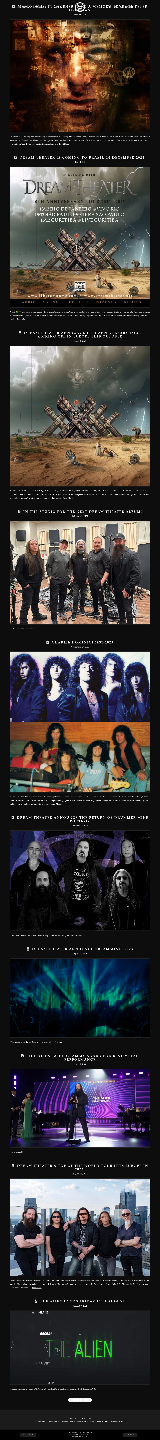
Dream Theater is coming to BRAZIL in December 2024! (82, 158)
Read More (64, 144)
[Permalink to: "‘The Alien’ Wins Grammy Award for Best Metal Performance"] (80, 1108)
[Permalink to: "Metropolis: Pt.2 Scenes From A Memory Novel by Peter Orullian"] (80, 76)
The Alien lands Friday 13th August (82, 1301)
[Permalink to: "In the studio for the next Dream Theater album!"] (80, 572)
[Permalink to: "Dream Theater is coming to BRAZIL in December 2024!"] (80, 237)
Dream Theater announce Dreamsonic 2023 (82, 949)
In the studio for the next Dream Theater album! (82, 512)
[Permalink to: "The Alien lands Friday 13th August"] (80, 1347)
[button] (21, 7)
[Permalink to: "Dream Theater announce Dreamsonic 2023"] (80, 998)
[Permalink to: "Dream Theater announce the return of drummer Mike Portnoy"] (80, 880)
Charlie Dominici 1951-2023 (83, 642)
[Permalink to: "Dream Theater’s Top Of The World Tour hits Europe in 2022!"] (80, 1227)
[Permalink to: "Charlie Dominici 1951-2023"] (80, 722)
